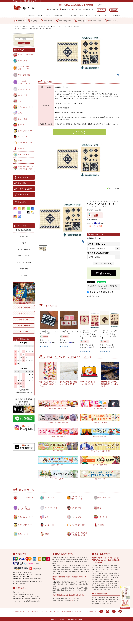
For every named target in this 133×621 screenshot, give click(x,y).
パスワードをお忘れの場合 (112, 15)
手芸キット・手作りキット (30, 26)
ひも (19, 101)
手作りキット (22, 125)
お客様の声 (24, 236)
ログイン (101, 10)
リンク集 (24, 275)
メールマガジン (23, 331)
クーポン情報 (73, 15)
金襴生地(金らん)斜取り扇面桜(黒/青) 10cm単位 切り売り (109, 384)
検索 (23, 43)
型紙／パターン (23, 154)
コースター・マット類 (63, 26)
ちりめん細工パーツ (25, 131)
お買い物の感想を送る (24, 230)
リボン (20, 113)
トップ (17, 26)
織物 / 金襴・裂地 (24, 75)
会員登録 (114, 10)
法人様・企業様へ (24, 307)
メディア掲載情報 (24, 249)
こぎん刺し (76, 26)
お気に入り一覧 (85, 15)
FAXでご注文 (23, 319)
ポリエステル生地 (24, 89)
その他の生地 (22, 95)
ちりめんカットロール (25, 107)
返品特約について (93, 296)
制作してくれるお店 (24, 262)
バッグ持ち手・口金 (25, 143)
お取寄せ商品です (96, 244)
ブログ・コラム (23, 256)
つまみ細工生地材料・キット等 (23, 68)
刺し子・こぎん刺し (47, 26)
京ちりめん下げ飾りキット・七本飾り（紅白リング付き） (47, 384)
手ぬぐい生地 (22, 119)
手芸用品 (21, 148)
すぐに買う (79, 132)
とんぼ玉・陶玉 (23, 137)
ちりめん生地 (22, 61)
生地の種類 (24, 269)
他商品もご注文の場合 (98, 253)
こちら (72, 600)
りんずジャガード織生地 (24, 82)
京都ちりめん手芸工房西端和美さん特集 (25, 168)
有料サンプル (23, 313)
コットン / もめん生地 (25, 55)
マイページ (96, 15)
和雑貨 (20, 160)
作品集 (24, 243)
